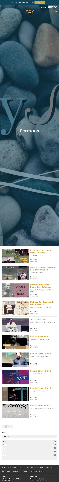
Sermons (34, 471)
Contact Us (44, 7)
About (4, 467)
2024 (29, 448)
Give (46, 467)
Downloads (6, 471)
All (4, 458)
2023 (29, 451)
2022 (29, 455)
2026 (29, 441)
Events (21, 467)
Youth (53, 467)
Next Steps (39, 467)
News (41, 471)
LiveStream (12, 467)
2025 (29, 445)
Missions (26, 471)
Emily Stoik (6, 436)
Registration (16, 471)
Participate (29, 467)
